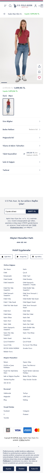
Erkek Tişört (26, 274)
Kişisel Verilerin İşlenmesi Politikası (31, 370)
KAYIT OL (32, 210)
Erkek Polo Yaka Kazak (10, 304)
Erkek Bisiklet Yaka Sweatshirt (28, 287)
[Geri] (5, 14)
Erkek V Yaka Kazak (10, 301)
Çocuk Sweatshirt (9, 340)
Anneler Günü (27, 347)
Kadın (25, 268)
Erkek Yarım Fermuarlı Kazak (30, 305)
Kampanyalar (8, 274)
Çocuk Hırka (7, 343)
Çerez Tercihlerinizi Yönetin (29, 365)
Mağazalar (7, 395)
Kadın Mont (7, 319)
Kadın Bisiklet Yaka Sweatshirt (29, 327)
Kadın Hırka (26, 337)
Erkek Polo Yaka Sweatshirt (8, 287)
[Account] (35, 6)
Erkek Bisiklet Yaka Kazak (30, 297)
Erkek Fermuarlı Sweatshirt (8, 293)
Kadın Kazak (7, 337)
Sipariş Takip (27, 361)
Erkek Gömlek (8, 278)
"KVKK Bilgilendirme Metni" (23, 225)
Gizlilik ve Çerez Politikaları (9, 365)
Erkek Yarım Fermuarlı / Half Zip (30, 293)
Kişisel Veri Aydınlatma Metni (11, 370)
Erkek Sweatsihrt (9, 281)
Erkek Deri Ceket (28, 313)
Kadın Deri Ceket (28, 323)
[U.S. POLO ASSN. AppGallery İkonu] (36, 255)
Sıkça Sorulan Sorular (30, 378)
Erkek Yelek (26, 309)
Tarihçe (25, 392)
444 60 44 (21, 241)
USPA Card (26, 395)
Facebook (7, 409)
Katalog (25, 398)
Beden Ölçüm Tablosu (30, 375)
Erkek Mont (7, 309)
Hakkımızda (7, 392)
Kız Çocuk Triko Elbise (30, 343)
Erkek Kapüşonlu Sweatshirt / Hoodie (29, 282)
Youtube (6, 416)
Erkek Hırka (7, 297)
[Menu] (5, 5)
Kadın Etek (26, 316)
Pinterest (25, 413)
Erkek (5, 271)
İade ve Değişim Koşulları (12, 375)
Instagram (26, 409)
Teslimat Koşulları (9, 378)
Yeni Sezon (7, 268)
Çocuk (25, 271)
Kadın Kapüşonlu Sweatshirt (9, 327)
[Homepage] (23, 5)
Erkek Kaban (7, 313)
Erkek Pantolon (27, 278)
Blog (5, 398)
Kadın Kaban (27, 319)
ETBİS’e (22, 439)
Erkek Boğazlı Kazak (29, 301)
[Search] (10, 5)
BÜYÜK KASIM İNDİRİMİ (11, 347)
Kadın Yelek (7, 323)
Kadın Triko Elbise (28, 331)
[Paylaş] (39, 64)
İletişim (6, 361)
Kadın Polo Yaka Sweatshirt (9, 332)
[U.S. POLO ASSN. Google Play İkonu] (21, 255)
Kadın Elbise (8, 316)
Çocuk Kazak (27, 340)
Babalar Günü (8, 350)
